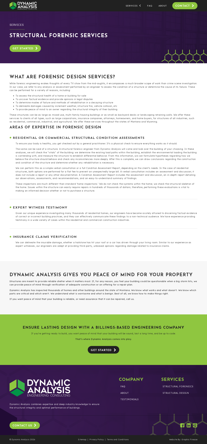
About (163, 6)
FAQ (149, 6)
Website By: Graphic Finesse (183, 439)
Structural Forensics (178, 386)
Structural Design (176, 393)
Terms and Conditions (118, 439)
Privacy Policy (97, 439)
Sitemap (82, 439)
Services (132, 6)
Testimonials (129, 399)
